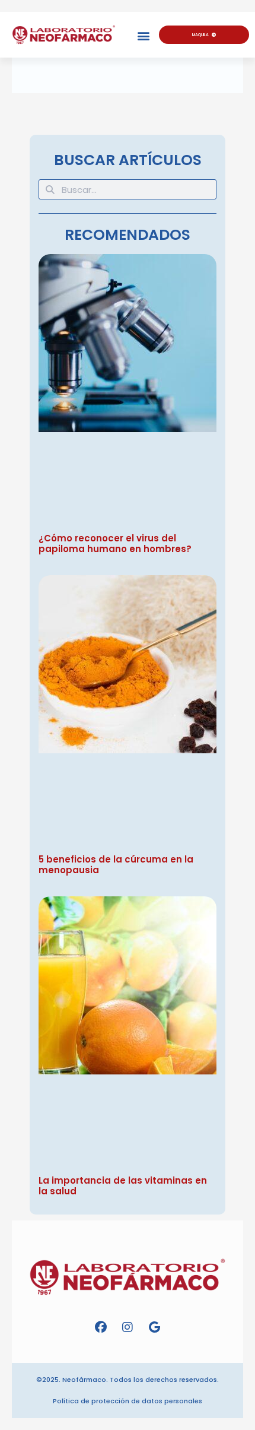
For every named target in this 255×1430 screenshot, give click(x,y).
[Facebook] (101, 1327)
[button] (143, 36)
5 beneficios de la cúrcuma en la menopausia (116, 864)
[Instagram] (127, 1327)
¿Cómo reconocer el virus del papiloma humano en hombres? (115, 543)
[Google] (154, 1327)
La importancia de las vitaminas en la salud (123, 1185)
